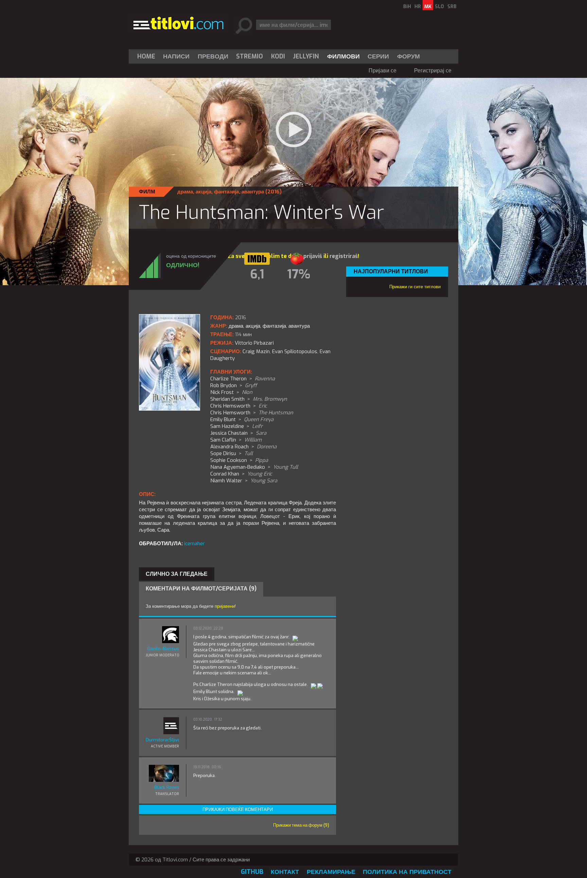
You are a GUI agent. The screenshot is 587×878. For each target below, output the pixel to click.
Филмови (343, 56)
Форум (408, 56)
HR (417, 6)
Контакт (285, 872)
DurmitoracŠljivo (162, 740)
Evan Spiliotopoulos (294, 351)
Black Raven (167, 787)
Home (146, 56)
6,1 (257, 274)
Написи (176, 56)
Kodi (278, 56)
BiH (407, 6)
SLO (439, 6)
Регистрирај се (432, 70)
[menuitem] (147, 56)
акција (203, 191)
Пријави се (382, 70)
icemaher (194, 543)
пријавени (225, 606)
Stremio (249, 56)
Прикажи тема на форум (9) (301, 825)
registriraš (344, 256)
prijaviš (312, 256)
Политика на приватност (407, 872)
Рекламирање (331, 872)
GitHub (252, 872)
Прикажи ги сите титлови (415, 287)
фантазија (226, 191)
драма (185, 191)
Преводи (213, 56)
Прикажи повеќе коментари (237, 809)
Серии (378, 56)
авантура (253, 191)
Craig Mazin (256, 351)
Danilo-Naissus (163, 649)
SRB (452, 6)
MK (427, 6)
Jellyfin (306, 56)
